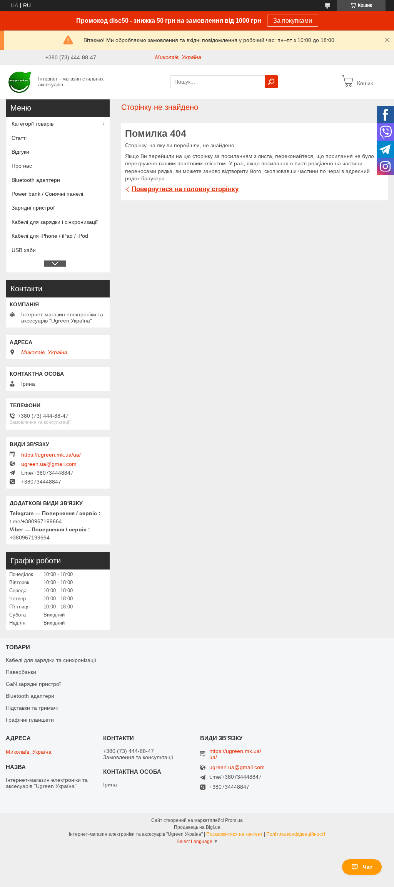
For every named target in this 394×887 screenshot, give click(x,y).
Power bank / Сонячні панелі (47, 194)
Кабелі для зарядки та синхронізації (51, 660)
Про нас (22, 166)
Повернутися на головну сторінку (185, 189)
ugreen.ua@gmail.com (49, 464)
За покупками (292, 20)
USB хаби (24, 250)
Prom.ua (234, 820)
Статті (19, 138)
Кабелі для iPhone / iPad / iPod (50, 236)
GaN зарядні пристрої (33, 684)
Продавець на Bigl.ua (197, 827)
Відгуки (20, 152)
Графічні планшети (30, 720)
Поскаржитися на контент (234, 834)
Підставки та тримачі (32, 708)
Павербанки (21, 672)
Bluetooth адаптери (36, 180)
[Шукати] (271, 81)
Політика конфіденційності (295, 834)
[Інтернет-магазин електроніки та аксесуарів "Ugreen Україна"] (20, 81)
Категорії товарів (32, 124)
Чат (367, 867)
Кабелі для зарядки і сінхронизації (55, 222)
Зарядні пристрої (33, 208)
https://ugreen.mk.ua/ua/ (51, 455)
